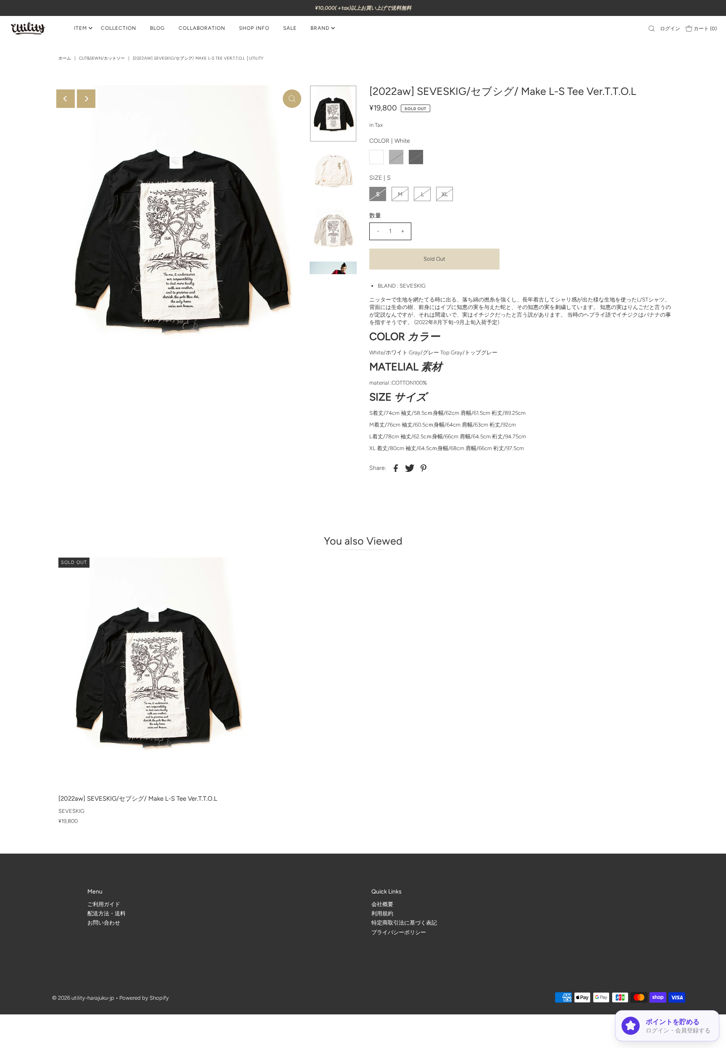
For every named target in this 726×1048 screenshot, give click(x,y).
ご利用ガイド (103, 904)
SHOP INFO (254, 28)
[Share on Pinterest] (423, 467)
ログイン (670, 28)
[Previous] (65, 98)
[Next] (86, 98)
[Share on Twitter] (409, 467)
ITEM (80, 28)
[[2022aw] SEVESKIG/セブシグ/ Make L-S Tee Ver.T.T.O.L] (155, 674)
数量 (375, 215)
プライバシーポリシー (398, 932)
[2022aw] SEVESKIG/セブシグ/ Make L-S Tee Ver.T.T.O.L (137, 798)
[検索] (652, 28)
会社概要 (382, 904)
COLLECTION (118, 28)
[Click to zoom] (292, 98)
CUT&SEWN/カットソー (102, 58)
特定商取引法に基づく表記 (404, 923)
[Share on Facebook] (395, 467)
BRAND (319, 28)
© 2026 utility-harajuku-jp (83, 998)
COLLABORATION (202, 28)
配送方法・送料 (106, 913)
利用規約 (382, 913)
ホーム (64, 58)
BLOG (157, 28)
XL (445, 194)
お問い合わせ (103, 923)
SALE (290, 28)
